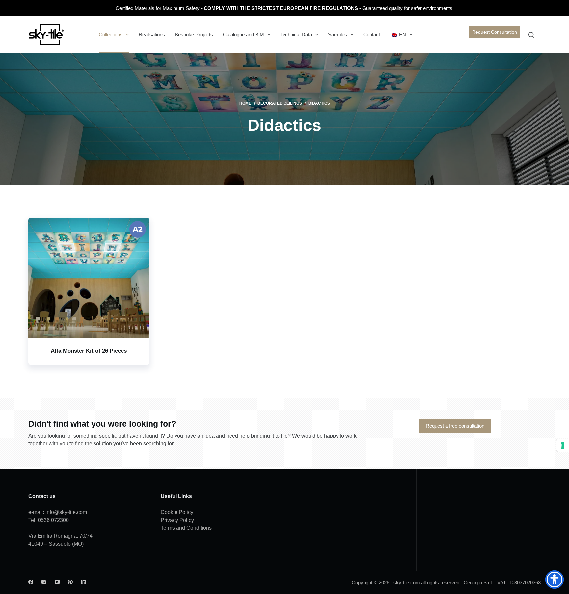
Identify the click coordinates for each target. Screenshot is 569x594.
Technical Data (296, 34)
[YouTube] (57, 582)
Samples (337, 34)
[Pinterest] (70, 582)
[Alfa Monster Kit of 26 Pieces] (88, 278)
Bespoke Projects (194, 34)
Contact (371, 34)
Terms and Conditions (186, 528)
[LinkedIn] (83, 582)
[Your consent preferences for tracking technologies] (562, 445)
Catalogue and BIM (243, 34)
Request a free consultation (455, 426)
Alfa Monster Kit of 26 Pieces (89, 351)
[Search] (531, 35)
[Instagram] (43, 582)
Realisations (152, 34)
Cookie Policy (177, 512)
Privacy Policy (177, 520)
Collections (110, 34)
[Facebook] (30, 582)
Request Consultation (494, 32)
